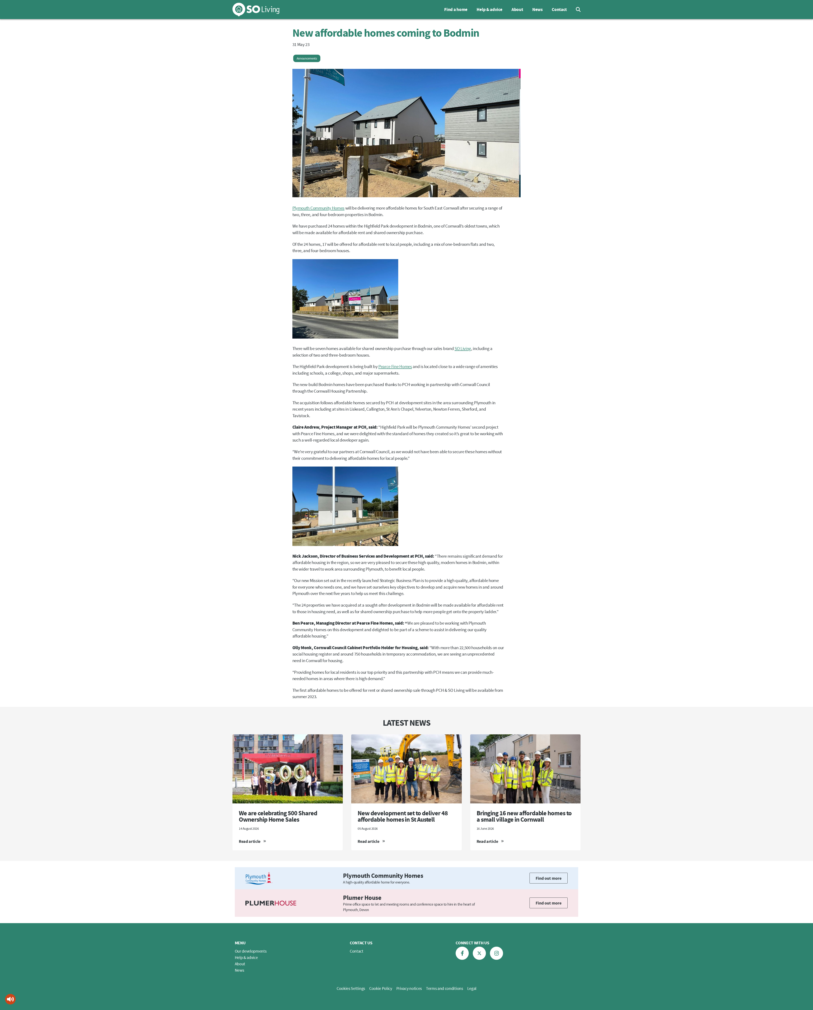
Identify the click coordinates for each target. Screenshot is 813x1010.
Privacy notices (409, 988)
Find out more (548, 878)
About (517, 9)
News (537, 9)
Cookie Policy (380, 988)
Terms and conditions (444, 988)
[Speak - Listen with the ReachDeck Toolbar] (10, 999)
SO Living (463, 348)
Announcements (307, 58)
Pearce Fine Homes (395, 366)
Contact (559, 9)
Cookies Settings (351, 988)
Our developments (251, 951)
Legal (471, 988)
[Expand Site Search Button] (575, 9)
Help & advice (489, 9)
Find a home (455, 9)
